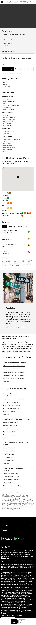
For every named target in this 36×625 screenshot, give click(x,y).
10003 (18, 344)
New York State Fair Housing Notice (14, 606)
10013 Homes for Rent (9, 460)
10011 (15, 344)
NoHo (27, 343)
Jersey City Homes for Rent (10, 428)
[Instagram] (3, 547)
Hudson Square (10, 343)
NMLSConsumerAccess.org (8, 617)
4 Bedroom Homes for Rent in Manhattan (14, 375)
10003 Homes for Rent (9, 451)
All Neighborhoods (19, 327)
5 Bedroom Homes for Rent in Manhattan (14, 378)
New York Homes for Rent (10, 425)
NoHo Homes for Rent (9, 411)
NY (10, 161)
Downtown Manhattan (19, 341)
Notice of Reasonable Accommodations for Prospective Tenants (15, 608)
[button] (2, 2)
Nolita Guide (9, 327)
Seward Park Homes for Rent (10, 473)
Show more (6, 381)
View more (5, 258)
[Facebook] (6, 547)
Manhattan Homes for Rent (10, 422)
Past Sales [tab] (18, 69)
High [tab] (26, 226)
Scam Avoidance (14, 552)
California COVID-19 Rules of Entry (16, 556)
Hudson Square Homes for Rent (11, 405)
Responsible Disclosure (25, 552)
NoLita (10, 40)
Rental (5, 40)
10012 (31, 161)
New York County (16, 161)
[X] (9, 547)
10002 (22, 344)
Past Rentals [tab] (28, 69)
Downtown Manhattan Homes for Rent (13, 399)
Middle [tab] (20, 226)
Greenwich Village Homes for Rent (12, 402)
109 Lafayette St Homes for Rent (11, 486)
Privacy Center (5, 552)
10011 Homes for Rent (8, 448)
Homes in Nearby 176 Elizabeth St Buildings (14, 469)
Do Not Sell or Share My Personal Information (13, 551)
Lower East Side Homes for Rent (11, 408)
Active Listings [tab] (7, 69)
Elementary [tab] (11, 226)
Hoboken (4, 348)
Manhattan (25, 161)
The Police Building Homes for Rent (12, 479)
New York (23, 346)
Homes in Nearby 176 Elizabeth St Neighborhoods (14, 395)
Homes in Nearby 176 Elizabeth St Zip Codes (16, 444)
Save (14, 622)
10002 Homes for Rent (9, 454)
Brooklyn (11, 348)
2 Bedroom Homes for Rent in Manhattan (14, 369)
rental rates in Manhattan (20, 350)
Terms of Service (29, 551)
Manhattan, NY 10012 (18, 34)
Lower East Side (19, 343)
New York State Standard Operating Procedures (16, 606)
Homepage (5, 161)
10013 (31, 344)
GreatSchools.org (28, 260)
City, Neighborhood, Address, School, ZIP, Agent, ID (18, 2)
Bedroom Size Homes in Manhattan (15, 363)
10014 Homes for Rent (9, 457)
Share (21, 622)
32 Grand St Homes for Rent (10, 482)
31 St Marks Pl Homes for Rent (11, 476)
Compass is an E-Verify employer (10, 554)
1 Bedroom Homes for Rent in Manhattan (14, 366)
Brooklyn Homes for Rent (9, 435)
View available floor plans (8, 51)
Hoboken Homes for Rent (10, 432)
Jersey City (29, 346)
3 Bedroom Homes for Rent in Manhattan (14, 372)
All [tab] (4, 226)
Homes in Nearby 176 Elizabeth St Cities (16, 419)
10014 (25, 344)
